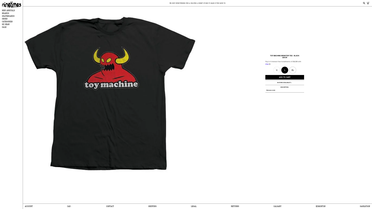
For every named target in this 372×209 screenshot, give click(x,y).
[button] (12, 13)
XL (292, 70)
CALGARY (277, 206)
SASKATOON (365, 206)
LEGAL (194, 206)
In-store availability (284, 82)
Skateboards (8, 16)
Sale (4, 27)
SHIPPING (152, 206)
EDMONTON (321, 206)
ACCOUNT (29, 206)
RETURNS (235, 206)
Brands (5, 13)
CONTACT (110, 206)
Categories (7, 21)
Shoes (5, 19)
